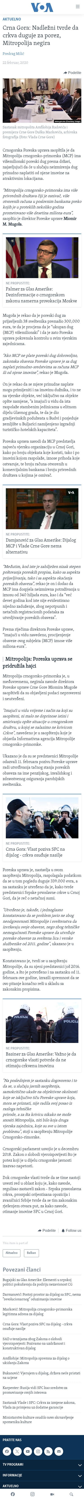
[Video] (52, 1494)
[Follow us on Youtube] (28, 1451)
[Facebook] (13, 1494)
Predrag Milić (13, 54)
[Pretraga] (71, 1494)
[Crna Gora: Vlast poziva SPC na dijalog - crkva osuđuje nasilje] (42, 817)
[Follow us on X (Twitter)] (17, 1451)
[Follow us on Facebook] (7, 1451)
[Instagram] (32, 1494)
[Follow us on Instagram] (38, 1451)
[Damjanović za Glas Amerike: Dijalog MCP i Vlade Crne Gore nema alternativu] (42, 508)
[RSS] (48, 1451)
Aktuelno (12, 20)
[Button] (73, 73)
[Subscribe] (58, 1451)
